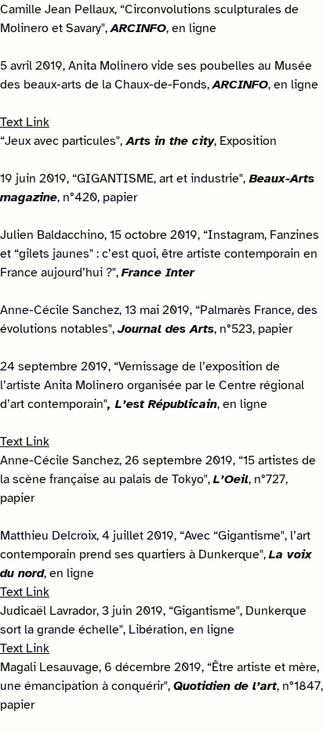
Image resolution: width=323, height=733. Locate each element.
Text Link (24, 122)
